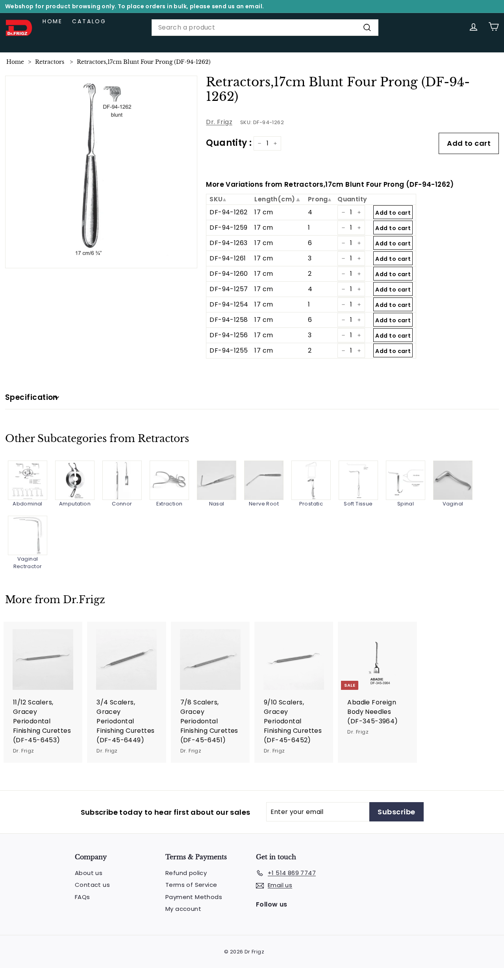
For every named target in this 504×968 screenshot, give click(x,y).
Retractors (49, 61)
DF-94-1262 (228, 212)
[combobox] (265, 27)
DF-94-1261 (227, 258)
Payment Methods (193, 897)
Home (53, 21)
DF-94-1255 (228, 350)
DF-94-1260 (228, 273)
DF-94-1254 (228, 304)
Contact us (92, 885)
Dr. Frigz (219, 121)
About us (88, 873)
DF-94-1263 (228, 242)
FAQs (82, 897)
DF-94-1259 (228, 227)
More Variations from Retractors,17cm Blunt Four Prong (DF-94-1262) (330, 184)
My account (183, 909)
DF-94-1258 (228, 319)
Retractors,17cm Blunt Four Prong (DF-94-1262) (144, 61)
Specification (31, 397)
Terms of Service (191, 885)
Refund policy (186, 873)
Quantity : (229, 143)
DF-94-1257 (228, 289)
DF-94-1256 (228, 335)
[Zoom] (101, 172)
